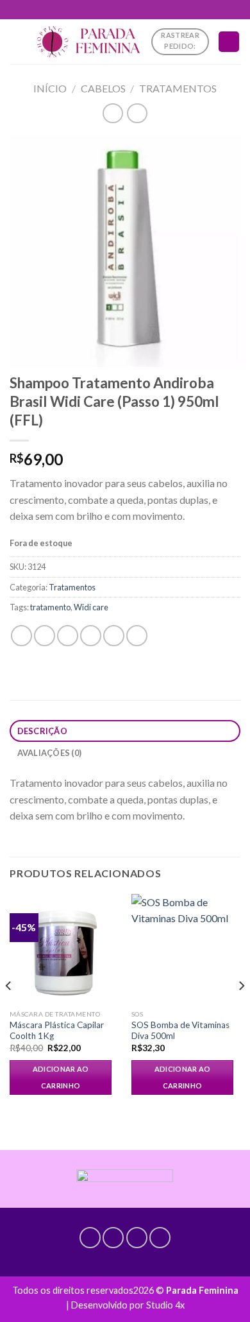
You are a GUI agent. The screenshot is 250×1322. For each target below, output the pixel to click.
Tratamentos (178, 88)
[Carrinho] (229, 42)
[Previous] (9, 1011)
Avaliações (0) (49, 753)
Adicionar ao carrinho (61, 1077)
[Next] (241, 1011)
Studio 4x (165, 1305)
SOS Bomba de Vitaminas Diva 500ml (180, 1031)
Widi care (91, 607)
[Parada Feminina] (88, 42)
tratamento (50, 607)
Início (50, 88)
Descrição (42, 731)
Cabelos (103, 88)
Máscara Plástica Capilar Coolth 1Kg (57, 1031)
